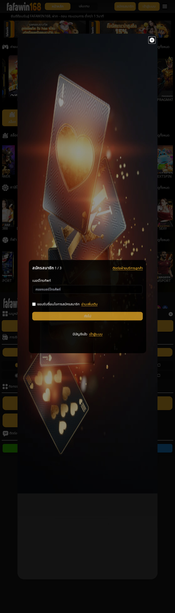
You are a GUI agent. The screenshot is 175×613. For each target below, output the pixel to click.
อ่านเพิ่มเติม (89, 304)
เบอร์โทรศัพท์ (41, 280)
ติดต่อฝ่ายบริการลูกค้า (128, 268)
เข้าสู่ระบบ (95, 334)
